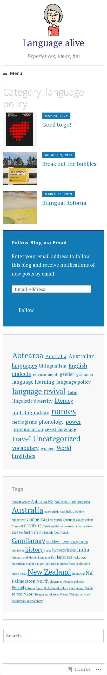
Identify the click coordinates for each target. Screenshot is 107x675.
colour (89, 520)
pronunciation (27, 429)
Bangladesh (51, 512)
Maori (40, 564)
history (34, 549)
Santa (39, 588)
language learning (33, 381)
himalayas (18, 550)
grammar (84, 374)
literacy (64, 400)
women (48, 448)
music (15, 573)
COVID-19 (33, 525)
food (56, 532)
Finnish (48, 532)
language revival (38, 391)
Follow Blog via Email (39, 242)
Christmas (69, 520)
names (63, 411)
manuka (31, 564)
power (73, 421)
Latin (72, 392)
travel (21, 438)
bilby (70, 511)
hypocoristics (64, 550)
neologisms (24, 422)
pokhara (79, 582)
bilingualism (52, 366)
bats (62, 512)
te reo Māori (23, 594)
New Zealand (49, 572)
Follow (26, 310)
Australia (55, 356)
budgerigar (18, 520)
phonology (51, 421)
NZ (89, 572)
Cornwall (17, 526)
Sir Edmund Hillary (56, 588)
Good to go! (56, 124)
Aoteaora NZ (42, 501)
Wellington (76, 594)
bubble (79, 512)
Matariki (50, 564)
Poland (18, 587)
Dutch (46, 526)
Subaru (80, 588)
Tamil (89, 588)
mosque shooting (79, 564)
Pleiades (68, 582)
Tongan (39, 594)
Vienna (64, 594)
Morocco (62, 564)
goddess (53, 541)
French (65, 532)
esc (62, 526)
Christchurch (54, 520)
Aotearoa (27, 355)
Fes (21, 532)
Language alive (53, 43)
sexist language (60, 429)
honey (47, 550)
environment (45, 374)
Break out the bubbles (69, 163)
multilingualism (30, 412)
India (83, 549)
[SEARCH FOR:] (53, 635)
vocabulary (25, 447)
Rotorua (30, 588)
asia (73, 502)
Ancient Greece (21, 502)
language (64, 557)
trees (56, 594)
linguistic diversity (32, 401)
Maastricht (18, 564)
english (55, 526)
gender (67, 374)
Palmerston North (30, 581)
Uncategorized (57, 438)
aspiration (83, 502)
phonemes (56, 582)
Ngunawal (78, 573)
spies (72, 588)
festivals (31, 532)
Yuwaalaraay (34, 601)
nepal (23, 573)
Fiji (41, 532)
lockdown (79, 557)
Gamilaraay (28, 540)
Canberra (35, 519)
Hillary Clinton (79, 542)
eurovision (71, 526)
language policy (73, 382)
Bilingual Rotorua (64, 202)
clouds (80, 520)
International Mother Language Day (34, 557)
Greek (65, 542)
